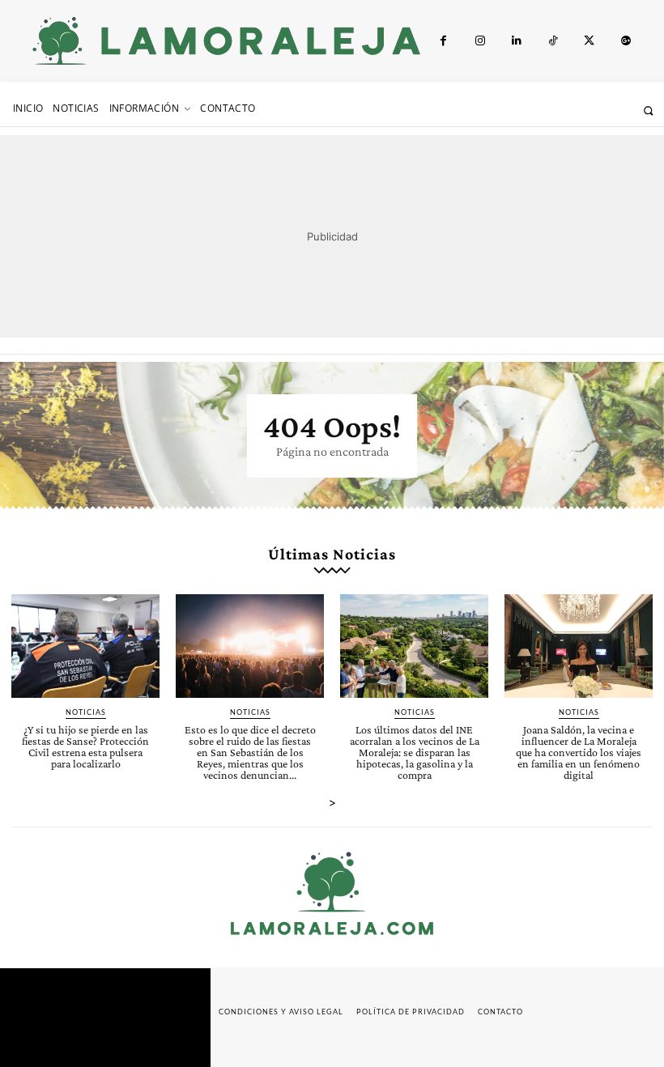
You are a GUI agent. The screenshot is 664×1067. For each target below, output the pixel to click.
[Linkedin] (516, 41)
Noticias (86, 712)
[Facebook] (443, 41)
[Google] (625, 41)
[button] (648, 110)
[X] (589, 41)
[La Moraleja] (226, 41)
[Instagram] (480, 41)
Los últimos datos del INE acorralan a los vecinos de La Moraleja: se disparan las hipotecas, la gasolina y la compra (414, 752)
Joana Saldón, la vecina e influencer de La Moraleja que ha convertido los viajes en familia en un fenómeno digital (578, 752)
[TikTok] (552, 41)
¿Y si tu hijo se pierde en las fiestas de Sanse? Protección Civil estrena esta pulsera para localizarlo (85, 746)
